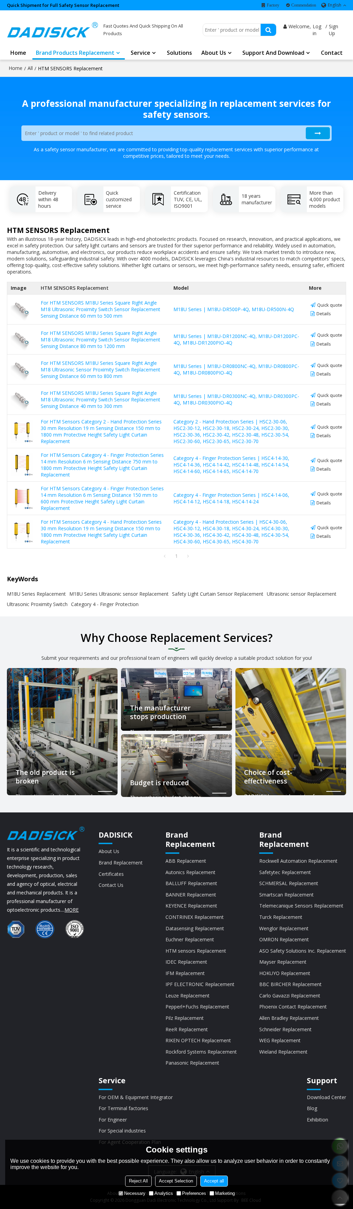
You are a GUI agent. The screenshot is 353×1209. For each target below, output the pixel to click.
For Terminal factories (123, 1108)
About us (213, 53)
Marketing (225, 1193)
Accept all (214, 1181)
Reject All (138, 1181)
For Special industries (122, 1130)
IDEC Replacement (186, 962)
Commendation (303, 5)
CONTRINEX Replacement (194, 917)
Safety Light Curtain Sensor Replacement (217, 594)
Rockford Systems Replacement (201, 1051)
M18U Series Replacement (36, 594)
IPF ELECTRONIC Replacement (199, 984)
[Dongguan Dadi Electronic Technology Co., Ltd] (52, 30)
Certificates (111, 874)
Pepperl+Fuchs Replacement (197, 1006)
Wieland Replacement (283, 1051)
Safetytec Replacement (285, 872)
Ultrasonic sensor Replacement (301, 594)
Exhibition (317, 1119)
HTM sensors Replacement (195, 950)
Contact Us (111, 885)
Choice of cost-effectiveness (268, 777)
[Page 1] (165, 556)
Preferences (194, 1193)
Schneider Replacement (285, 1029)
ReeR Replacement (186, 1029)
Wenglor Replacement (284, 928)
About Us (109, 851)
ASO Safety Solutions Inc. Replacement (302, 950)
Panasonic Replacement (192, 1062)
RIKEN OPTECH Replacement (198, 1040)
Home (18, 53)
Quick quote (329, 305)
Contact (332, 53)
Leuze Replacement (187, 995)
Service (140, 53)
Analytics (163, 1193)
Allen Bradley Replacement (289, 1018)
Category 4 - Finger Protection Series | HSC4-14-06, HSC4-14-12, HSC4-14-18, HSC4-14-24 (231, 498)
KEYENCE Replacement (191, 905)
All (30, 68)
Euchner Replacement (189, 939)
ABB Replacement (185, 861)
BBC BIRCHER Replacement (290, 984)
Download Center (326, 1097)
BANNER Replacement (190, 894)
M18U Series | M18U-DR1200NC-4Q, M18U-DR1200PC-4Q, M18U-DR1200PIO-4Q (236, 339)
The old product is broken (45, 777)
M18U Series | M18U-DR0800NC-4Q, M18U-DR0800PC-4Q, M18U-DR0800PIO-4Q (236, 369)
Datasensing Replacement (194, 928)
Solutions (179, 53)
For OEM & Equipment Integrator (136, 1097)
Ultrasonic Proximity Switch (37, 604)
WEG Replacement (280, 1040)
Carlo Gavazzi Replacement (289, 995)
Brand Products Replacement (75, 53)
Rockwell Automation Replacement (298, 861)
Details (323, 313)
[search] (268, 30)
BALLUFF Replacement (191, 883)
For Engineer (113, 1119)
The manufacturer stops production (160, 712)
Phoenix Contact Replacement (293, 1006)
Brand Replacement (121, 862)
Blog (312, 1108)
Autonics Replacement (190, 872)
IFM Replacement (185, 973)
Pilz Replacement (184, 1018)
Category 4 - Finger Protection (105, 604)
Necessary (134, 1193)
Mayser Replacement (282, 962)
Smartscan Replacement (286, 894)
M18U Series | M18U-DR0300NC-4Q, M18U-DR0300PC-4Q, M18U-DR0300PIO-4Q (236, 399)
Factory (273, 5)
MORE (71, 909)
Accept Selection (176, 1181)
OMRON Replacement (284, 939)
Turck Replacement (280, 917)
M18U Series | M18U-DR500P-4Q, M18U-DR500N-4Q (233, 309)
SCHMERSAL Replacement (288, 883)
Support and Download (273, 53)
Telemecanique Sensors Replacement (301, 905)
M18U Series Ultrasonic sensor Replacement (119, 594)
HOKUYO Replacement (284, 973)
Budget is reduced (159, 783)
